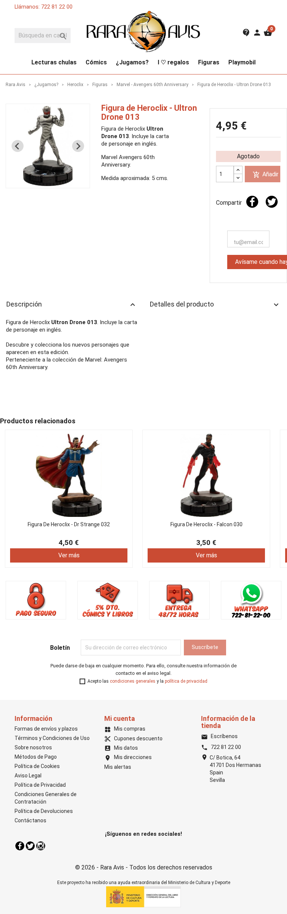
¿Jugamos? (132, 62)
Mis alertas (117, 767)
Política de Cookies (37, 766)
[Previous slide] (18, 146)
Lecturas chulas (54, 62)
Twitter (30, 845)
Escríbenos (219, 736)
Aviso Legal (28, 776)
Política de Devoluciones (44, 811)
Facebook (19, 845)
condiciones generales (132, 681)
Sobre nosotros (33, 747)
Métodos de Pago (36, 757)
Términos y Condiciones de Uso (52, 738)
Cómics (96, 62)
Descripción (71, 304)
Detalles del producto (215, 304)
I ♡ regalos (173, 62)
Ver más (69, 555)
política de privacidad (186, 681)
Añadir (265, 175)
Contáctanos (30, 820)
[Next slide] (78, 146)
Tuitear (271, 201)
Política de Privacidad (40, 785)
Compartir (252, 201)
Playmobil (242, 62)
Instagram (40, 845)
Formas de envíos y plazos (46, 729)
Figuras (208, 62)
